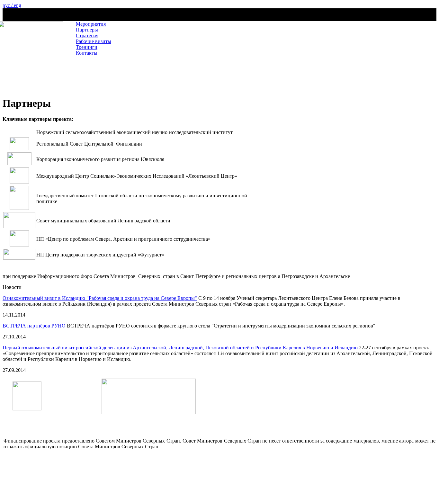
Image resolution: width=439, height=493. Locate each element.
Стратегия (87, 35)
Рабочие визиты (93, 41)
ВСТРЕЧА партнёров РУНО (34, 325)
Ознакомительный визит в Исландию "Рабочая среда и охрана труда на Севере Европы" (100, 298)
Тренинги (86, 47)
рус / (8, 5)
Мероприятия (91, 24)
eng (17, 5)
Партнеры (87, 29)
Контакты (86, 53)
